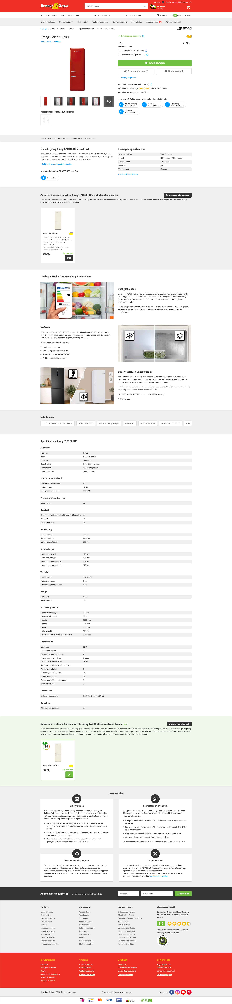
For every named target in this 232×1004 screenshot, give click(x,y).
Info (69, 258)
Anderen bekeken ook (179, 724)
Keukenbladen (46, 921)
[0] (188, 7)
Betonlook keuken (47, 938)
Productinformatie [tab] (48, 138)
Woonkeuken (45, 934)
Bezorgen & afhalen (48, 968)
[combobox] (116, 6)
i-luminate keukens (47, 928)
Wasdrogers (84, 915)
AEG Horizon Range (126, 915)
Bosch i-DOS (123, 921)
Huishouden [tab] (82, 22)
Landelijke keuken (47, 931)
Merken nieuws (125, 907)
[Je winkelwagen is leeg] (188, 7)
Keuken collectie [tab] (47, 22)
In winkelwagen (157, 63)
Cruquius (83, 960)
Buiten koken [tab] (136, 22)
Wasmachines (85, 912)
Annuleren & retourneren (50, 974)
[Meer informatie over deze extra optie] (146, 51)
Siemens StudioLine (126, 944)
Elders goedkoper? (138, 71)
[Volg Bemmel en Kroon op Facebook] (171, 992)
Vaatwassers (84, 925)
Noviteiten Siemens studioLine (130, 918)
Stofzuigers (83, 918)
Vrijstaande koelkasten (87, 29)
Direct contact (175, 71)
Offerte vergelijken (47, 941)
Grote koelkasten (86, 423)
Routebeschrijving (87, 975)
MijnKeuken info (185, 2)
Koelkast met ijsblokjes (109, 423)
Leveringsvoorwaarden (49, 944)
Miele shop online (86, 944)
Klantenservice (47, 960)
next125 (43, 925)
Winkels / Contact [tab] (173, 22)
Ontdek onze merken (126, 912)
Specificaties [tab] (76, 138)
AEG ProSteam (124, 925)
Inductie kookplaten (86, 928)
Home (53, 29)
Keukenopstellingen (48, 918)
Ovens (82, 938)
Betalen (43, 971)
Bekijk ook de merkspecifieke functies (57, 164)
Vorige (44, 29)
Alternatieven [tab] (63, 138)
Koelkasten (129, 423)
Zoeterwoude (163, 960)
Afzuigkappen (84, 934)
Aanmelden (183, 894)
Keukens (44, 907)
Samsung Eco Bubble (126, 928)
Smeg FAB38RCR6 (50, 233)
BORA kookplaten (86, 941)
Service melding (172, 2)
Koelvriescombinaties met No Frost (57, 423)
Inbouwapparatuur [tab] (119, 22)
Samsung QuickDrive (126, 934)
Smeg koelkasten (53, 41)
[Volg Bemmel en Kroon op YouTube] (183, 992)
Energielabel (52, 178)
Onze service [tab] (89, 138)
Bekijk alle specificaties (129, 174)
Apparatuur (85, 907)
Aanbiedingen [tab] (152, 22)
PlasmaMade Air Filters (127, 938)
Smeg (42, 41)
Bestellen (44, 964)
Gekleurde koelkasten (170, 423)
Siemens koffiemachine (127, 941)
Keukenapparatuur (67, 29)
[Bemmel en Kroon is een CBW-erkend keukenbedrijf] (146, 1000)
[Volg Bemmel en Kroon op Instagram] (177, 992)
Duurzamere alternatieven (177, 195)
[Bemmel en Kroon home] (54, 6)
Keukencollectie (46, 912)
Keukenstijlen (45, 915)
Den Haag (122, 960)
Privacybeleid (107, 992)
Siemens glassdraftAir (126, 931)
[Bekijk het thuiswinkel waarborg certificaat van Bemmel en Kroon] (157, 6)
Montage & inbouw (47, 981)
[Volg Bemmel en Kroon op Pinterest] (189, 992)
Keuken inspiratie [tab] (66, 22)
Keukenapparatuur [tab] (100, 22)
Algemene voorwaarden (123, 992)
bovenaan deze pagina (158, 876)
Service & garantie (47, 977)
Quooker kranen (85, 921)
